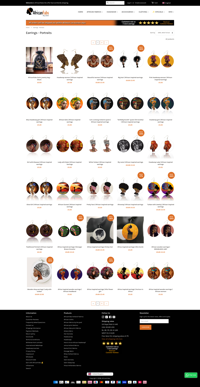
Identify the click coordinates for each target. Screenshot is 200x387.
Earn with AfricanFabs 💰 (34, 362)
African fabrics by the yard (73, 322)
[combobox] (115, 3)
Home (80, 12)
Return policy (30, 334)
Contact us (29, 325)
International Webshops (34, 345)
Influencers (30, 365)
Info (171, 12)
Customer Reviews (32, 319)
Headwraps (68, 339)
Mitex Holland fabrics (71, 354)
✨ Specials (158, 12)
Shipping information (33, 328)
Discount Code (31, 360)
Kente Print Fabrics (70, 348)
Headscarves (68, 337)
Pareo (66, 357)
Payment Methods (32, 331)
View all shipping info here (112, 339)
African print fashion (71, 325)
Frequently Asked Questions (35, 322)
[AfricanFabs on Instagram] (103, 317)
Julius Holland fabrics (71, 345)
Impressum (30, 354)
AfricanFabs (106, 378)
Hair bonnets (68, 334)
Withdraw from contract (34, 342)
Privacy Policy (30, 351)
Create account (140, 3)
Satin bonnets (69, 360)
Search (28, 368)
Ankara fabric (68, 331)
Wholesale (29, 357)
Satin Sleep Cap (69, 362)
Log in (129, 3)
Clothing (143, 12)
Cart (156, 3)
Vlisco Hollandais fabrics (72, 365)
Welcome (29, 3)
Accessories (128, 12)
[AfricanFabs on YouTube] (114, 317)
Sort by (152, 33)
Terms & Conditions (33, 339)
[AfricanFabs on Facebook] (110, 317)
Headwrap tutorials (32, 348)
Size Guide (29, 337)
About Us (29, 316)
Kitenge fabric (69, 351)
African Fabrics (94, 12)
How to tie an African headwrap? (75, 342)
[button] (167, 3)
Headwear (112, 12)
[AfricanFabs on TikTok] (106, 318)
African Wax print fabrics (72, 328)
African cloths (68, 319)
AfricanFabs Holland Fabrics (73, 316)
